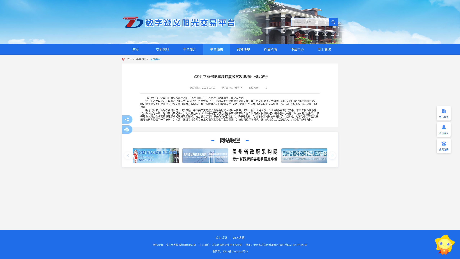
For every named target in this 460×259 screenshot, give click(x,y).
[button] (332, 155)
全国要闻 (155, 59)
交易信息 (162, 49)
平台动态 (216, 49)
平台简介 (189, 49)
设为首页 (221, 238)
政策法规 (243, 49)
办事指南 (270, 49)
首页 (135, 49)
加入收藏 (239, 238)
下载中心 (297, 49)
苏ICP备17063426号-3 (235, 251)
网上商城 (324, 49)
